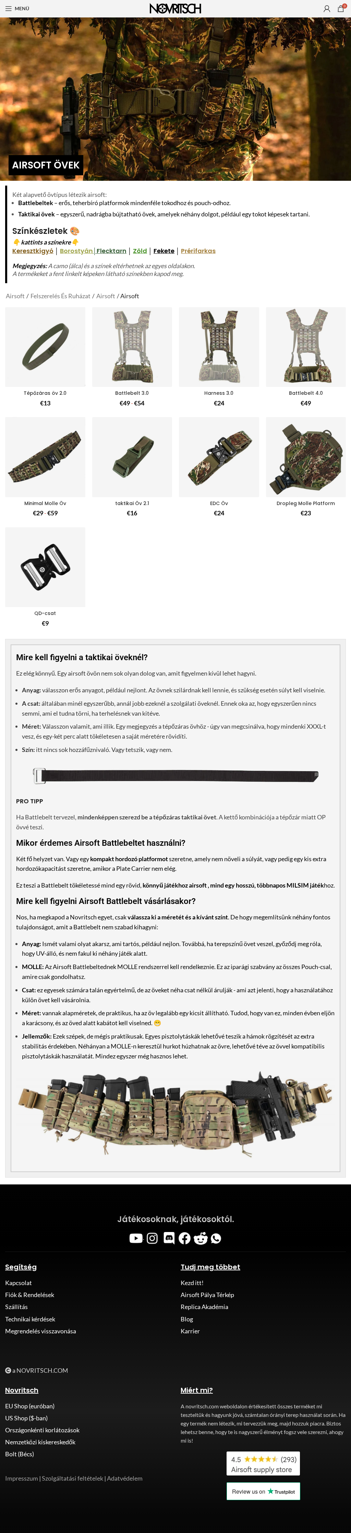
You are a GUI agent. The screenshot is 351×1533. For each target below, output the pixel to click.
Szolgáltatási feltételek (72, 1478)
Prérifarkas (198, 251)
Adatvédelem (125, 1478)
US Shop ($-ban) (26, 1418)
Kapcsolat (18, 1282)
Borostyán (76, 251)
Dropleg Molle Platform (306, 503)
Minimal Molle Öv (45, 503)
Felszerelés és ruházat (60, 296)
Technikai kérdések (30, 1319)
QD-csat (45, 613)
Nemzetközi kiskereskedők (40, 1442)
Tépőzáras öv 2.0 (45, 393)
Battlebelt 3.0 (132, 393)
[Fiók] (327, 8)
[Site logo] (175, 8)
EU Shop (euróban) (30, 1406)
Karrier (190, 1331)
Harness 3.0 (218, 393)
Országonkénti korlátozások (42, 1430)
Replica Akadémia (204, 1306)
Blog (187, 1319)
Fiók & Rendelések (29, 1294)
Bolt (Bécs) (19, 1454)
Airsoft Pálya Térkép (207, 1294)
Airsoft (16, 296)
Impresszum (21, 1478)
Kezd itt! (192, 1282)
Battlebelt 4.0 (306, 393)
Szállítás (16, 1306)
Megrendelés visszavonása (40, 1331)
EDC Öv (219, 503)
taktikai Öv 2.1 (132, 503)
